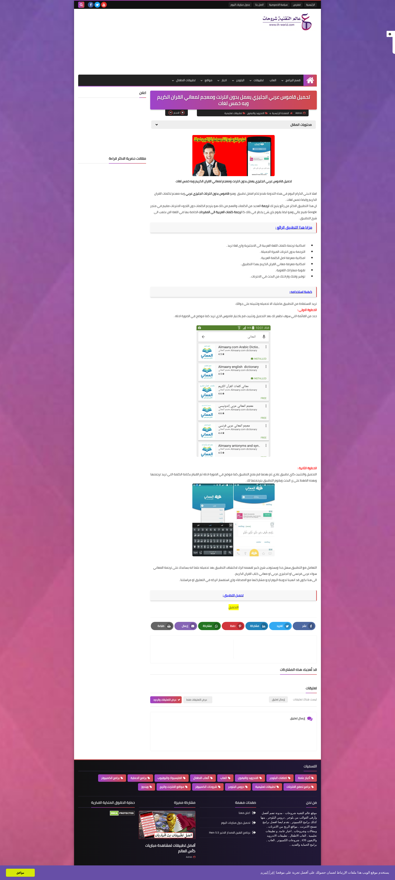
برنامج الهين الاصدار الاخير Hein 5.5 (229, 832)
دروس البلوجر (236, 786)
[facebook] (91, 5)
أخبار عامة (304, 778)
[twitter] (97, 5)
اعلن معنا (244, 813)
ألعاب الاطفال (201, 778)
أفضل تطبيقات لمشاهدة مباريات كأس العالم (170, 848)
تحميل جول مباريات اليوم (235, 822)
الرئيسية (310, 4)
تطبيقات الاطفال (185, 80)
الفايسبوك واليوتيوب (170, 778)
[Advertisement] (153, 41)
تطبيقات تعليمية (233, 113)
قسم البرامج (293, 80)
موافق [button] (20, 872)
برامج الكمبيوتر (110, 778)
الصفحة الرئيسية (280, 113)
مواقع (208, 80)
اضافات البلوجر (278, 778)
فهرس (297, 4)
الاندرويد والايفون (255, 113)
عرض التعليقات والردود (165, 699)
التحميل (234, 607)
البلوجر (240, 80)
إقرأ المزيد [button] (267, 872)
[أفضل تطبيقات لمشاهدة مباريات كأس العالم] (167, 826)
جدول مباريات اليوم (240, 4)
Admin (189, 857)
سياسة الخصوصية (278, 4)
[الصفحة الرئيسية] (310, 80)
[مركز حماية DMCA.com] (122, 814)
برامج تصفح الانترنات (298, 786)
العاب (273, 80)
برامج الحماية (138, 778)
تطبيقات (259, 80)
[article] (194, 649)
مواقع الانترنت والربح (172, 786)
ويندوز (145, 786)
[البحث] (81, 5)
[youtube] (104, 5)
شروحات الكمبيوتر (206, 786)
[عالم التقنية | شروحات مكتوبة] (287, 22)
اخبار (224, 80)
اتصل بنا (259, 4)
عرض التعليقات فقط (196, 699)
